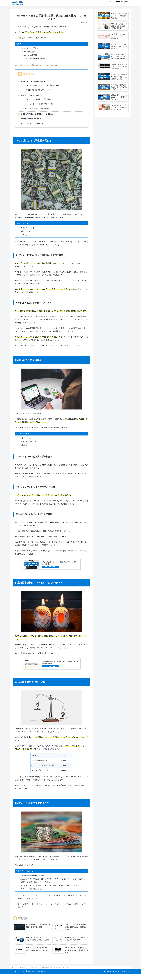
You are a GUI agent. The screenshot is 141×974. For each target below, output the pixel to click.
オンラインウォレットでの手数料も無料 (39, 104)
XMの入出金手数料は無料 (30, 95)
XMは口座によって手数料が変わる (33, 81)
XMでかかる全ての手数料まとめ (32, 123)
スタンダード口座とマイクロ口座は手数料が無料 (42, 85)
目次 (25, 74)
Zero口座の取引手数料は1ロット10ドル (38, 90)
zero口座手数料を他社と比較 (31, 119)
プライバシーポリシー (19, 971)
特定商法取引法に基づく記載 (36, 971)
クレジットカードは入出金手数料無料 (38, 99)
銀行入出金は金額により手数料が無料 (38, 108)
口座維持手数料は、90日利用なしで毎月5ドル (37, 114)
